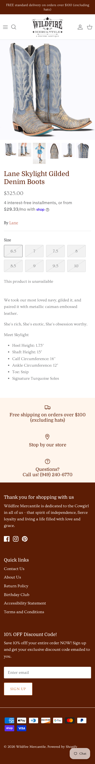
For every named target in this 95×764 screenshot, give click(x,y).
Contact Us (14, 568)
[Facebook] (7, 539)
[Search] (16, 27)
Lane (13, 222)
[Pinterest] (25, 539)
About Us (12, 577)
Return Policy (16, 586)
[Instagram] (16, 539)
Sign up (18, 689)
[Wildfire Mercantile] (47, 27)
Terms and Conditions (24, 612)
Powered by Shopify (62, 747)
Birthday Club (16, 594)
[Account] (79, 27)
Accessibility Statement (25, 603)
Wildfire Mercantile (31, 747)
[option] (47, 90)
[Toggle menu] (5, 27)
